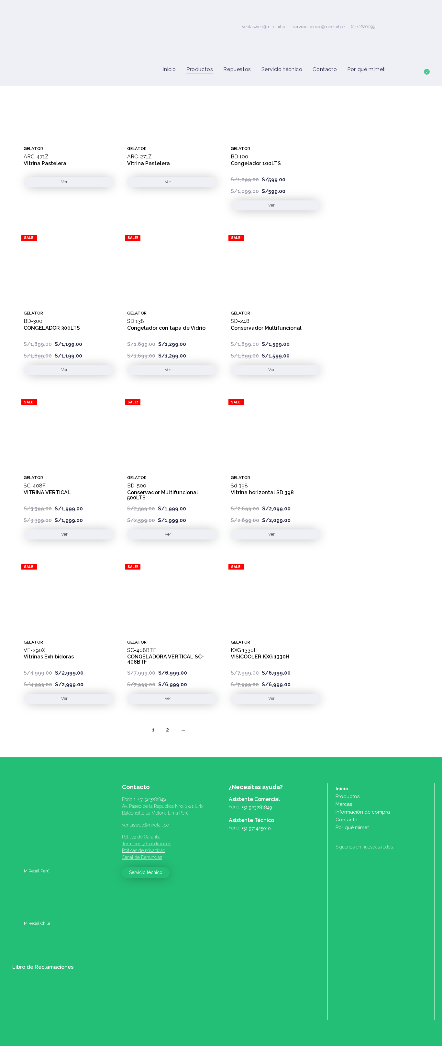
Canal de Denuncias (142, 857)
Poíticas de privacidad (143, 850)
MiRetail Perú (36, 871)
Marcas (344, 804)
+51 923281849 (152, 799)
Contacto (347, 820)
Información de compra (363, 812)
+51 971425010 (256, 828)
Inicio (342, 789)
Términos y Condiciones (146, 843)
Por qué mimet (352, 827)
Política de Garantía (141, 836)
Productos (347, 796)
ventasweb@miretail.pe (264, 26)
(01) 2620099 (363, 26)
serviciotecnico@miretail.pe (319, 26)
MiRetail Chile (36, 923)
